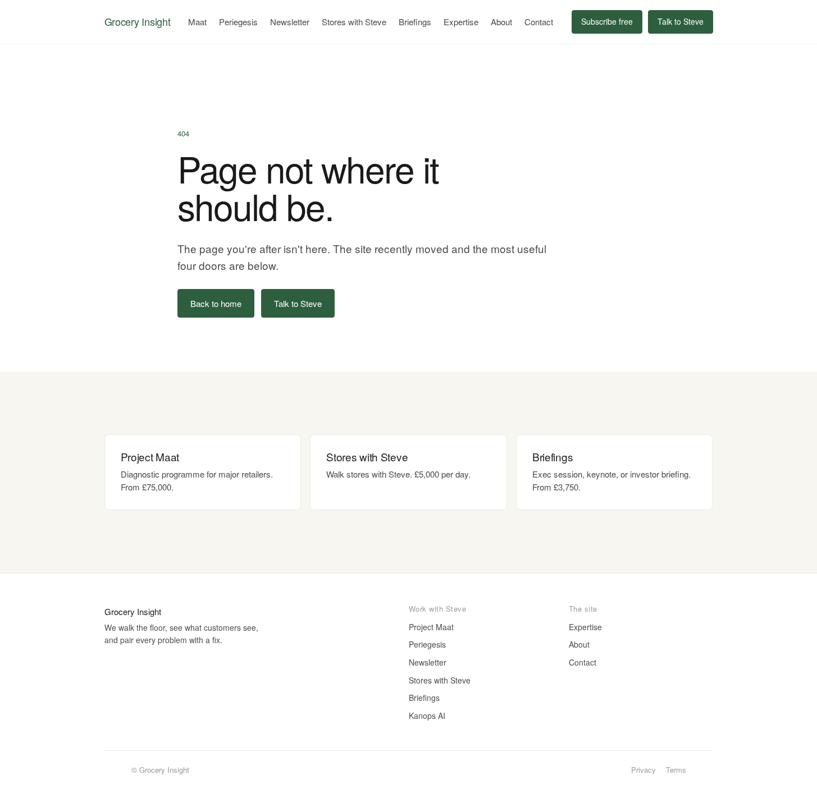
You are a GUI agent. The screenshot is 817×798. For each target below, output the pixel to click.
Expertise (461, 21)
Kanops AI (427, 715)
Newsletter (289, 21)
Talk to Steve (681, 21)
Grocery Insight (137, 21)
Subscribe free (607, 21)
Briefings (415, 21)
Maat (197, 21)
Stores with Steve (354, 21)
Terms (676, 769)
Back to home (215, 303)
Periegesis (238, 21)
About (501, 21)
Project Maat (431, 626)
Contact (538, 21)
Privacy (643, 769)
